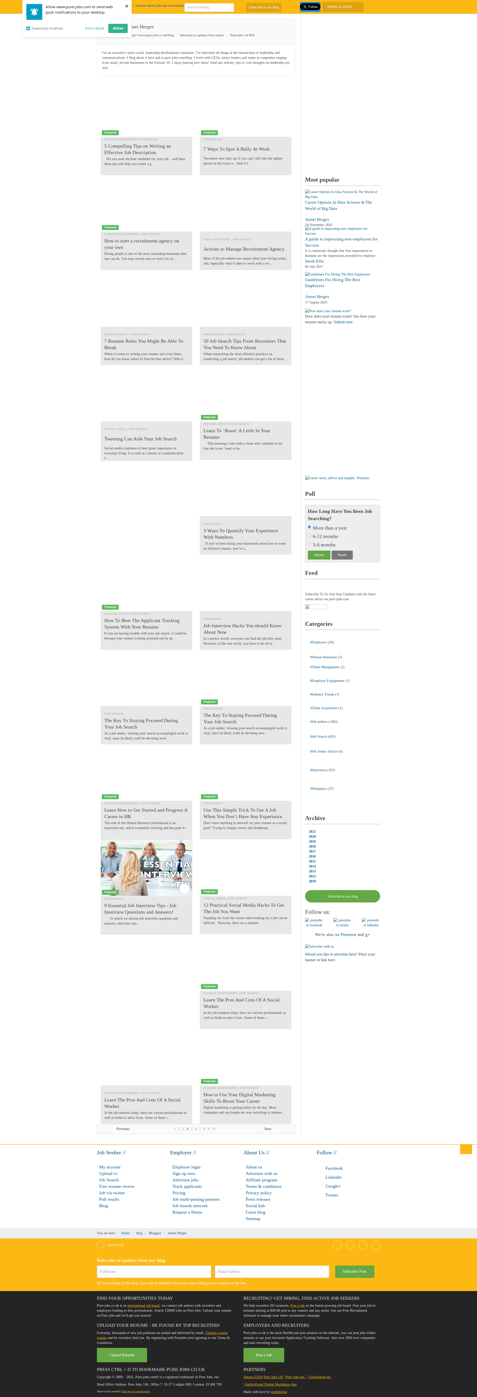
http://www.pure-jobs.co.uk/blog (151, 35)
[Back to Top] (466, 1149)
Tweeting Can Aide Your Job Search (140, 438)
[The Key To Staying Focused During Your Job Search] (146, 678)
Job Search (109, 1179)
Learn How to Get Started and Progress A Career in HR (145, 813)
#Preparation (213, 334)
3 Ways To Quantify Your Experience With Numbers (240, 534)
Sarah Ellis (314, 261)
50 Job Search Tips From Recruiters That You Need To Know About (244, 344)
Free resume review (117, 1186)
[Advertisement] (342, 93)
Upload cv (108, 1173)
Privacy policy (259, 1192)
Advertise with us (262, 1173)
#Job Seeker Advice (324, 751)
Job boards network (190, 1205)
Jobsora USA (252, 1377)
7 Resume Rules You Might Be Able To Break (143, 344)
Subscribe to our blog (264, 7)
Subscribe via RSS (242, 35)
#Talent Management (121, 139)
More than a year (330, 528)
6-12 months (325, 536)
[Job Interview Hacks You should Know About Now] (245, 583)
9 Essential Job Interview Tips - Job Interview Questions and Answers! (140, 909)
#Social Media (115, 429)
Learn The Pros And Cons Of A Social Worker (241, 1003)
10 (213, 1129)
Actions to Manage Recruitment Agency (243, 249)
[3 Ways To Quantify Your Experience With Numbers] (245, 488)
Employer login (186, 1166)
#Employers (149, 139)
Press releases (258, 1199)
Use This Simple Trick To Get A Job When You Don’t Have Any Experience (242, 813)
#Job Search (149, 234)
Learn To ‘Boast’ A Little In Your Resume (236, 434)
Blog (103, 1205)
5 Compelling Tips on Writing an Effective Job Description (137, 149)
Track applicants (187, 1186)
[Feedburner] (316, 607)
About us (254, 1166)
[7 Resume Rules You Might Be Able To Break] (146, 298)
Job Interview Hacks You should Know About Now (242, 629)
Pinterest (348, 934)
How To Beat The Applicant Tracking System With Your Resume (142, 624)
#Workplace (213, 139)
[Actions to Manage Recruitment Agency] (245, 203)
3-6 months (324, 544)
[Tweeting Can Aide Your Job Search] (146, 393)
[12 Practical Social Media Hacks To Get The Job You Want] (245, 867)
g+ (367, 934)
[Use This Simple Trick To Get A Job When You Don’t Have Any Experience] (245, 772)
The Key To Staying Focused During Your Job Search (141, 724)
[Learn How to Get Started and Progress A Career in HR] (146, 772)
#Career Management (121, 234)
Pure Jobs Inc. (296, 1377)
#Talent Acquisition (324, 708)
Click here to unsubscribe (135, 1391)
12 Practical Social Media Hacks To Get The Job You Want (243, 908)
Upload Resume (122, 1355)
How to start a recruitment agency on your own (141, 244)
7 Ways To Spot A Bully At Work (236, 149)
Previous (122, 1129)
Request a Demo (187, 1212)
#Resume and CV (116, 334)
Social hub (255, 1205)
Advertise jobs (185, 1179)
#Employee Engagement (327, 681)
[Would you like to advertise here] (319, 946)
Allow (118, 28)
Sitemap (253, 1218)
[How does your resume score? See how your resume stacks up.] (328, 311)
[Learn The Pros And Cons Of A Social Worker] (245, 962)
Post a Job (264, 1355)
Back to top (115, 1245)
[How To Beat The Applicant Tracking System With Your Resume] (146, 583)
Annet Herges (140, 26)
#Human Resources (324, 657)
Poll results (109, 1199)
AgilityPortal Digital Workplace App (271, 1384)
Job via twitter (112, 1192)
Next (268, 1129)
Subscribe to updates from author (202, 35)
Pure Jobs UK (273, 1377)
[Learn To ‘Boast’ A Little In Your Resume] (245, 393)
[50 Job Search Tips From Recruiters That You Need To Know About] (245, 298)
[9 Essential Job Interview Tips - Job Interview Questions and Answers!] (146, 867)
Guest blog (255, 1212)
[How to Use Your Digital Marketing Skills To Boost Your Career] (245, 1057)
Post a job (297, 1305)
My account (109, 1166)
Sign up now (183, 1173)
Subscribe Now (355, 1271)
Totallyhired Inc (319, 1377)
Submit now (343, 322)
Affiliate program (261, 1179)
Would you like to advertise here (330, 954)
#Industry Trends (322, 694)
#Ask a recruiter (216, 239)
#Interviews (235, 334)
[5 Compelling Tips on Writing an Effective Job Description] (146, 108)
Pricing (178, 1192)
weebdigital (279, 1392)
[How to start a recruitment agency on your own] (146, 203)
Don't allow (94, 28)
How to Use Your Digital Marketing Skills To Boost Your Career (239, 1098)
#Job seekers (319, 722)
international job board (143, 1305)
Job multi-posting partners (196, 1199)
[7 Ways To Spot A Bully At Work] (245, 108)
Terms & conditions (263, 1186)
